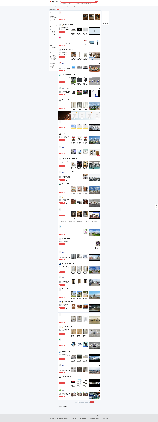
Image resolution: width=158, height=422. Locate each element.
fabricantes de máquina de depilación (85, 3)
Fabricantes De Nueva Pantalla (72, 407)
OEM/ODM (52, 29)
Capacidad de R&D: (61, 67)
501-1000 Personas (53, 59)
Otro (51, 26)
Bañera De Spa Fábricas (93, 408)
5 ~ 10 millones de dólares (53, 49)
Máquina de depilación (72, 221)
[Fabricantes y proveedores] (53, 2)
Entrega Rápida (53, 31)
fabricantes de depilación (77, 3)
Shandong (52, 65)
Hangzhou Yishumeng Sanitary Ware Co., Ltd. (69, 313)
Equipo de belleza (62, 221)
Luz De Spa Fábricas (71, 409)
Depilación (66, 221)
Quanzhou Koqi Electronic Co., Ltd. (67, 376)
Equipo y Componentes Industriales (53, 16)
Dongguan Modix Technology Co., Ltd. (67, 36)
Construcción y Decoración (53, 18)
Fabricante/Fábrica (53, 24)
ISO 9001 (52, 35)
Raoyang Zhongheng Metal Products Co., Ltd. (69, 364)
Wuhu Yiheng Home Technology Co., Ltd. (68, 263)
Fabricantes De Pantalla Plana (62, 408)
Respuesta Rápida (53, 30)
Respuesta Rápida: (61, 42)
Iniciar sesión (107, 2)
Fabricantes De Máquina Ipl (105, 14)
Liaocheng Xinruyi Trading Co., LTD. (67, 301)
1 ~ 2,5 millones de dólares (53, 47)
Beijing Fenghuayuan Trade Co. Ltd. (67, 49)
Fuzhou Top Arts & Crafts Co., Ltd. (67, 225)
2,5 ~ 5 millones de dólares (53, 51)
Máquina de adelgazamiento (86, 221)
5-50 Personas (52, 55)
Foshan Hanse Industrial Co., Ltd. (67, 326)
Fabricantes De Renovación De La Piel (107, 21)
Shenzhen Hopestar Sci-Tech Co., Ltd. (67, 62)
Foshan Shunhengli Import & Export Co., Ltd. (68, 208)
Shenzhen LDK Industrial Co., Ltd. (67, 87)
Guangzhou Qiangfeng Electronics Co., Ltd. (68, 24)
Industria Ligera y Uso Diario (53, 14)
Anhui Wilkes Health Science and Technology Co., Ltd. (70, 183)
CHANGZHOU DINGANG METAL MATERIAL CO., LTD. (70, 389)
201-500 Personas (53, 58)
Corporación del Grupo (53, 25)
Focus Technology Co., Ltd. (77, 417)
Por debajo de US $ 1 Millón (53, 44)
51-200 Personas (53, 56)
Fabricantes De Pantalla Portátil (94, 407)
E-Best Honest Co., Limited (66, 351)
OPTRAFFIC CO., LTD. (65, 133)
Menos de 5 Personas (53, 57)
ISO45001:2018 (52, 40)
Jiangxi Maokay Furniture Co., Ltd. (67, 99)
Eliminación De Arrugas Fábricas (62, 409)
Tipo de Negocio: (61, 27)
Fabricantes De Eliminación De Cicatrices (107, 16)
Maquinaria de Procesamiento (52, 12)
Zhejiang (52, 64)
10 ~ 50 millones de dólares (53, 46)
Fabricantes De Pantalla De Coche (73, 408)
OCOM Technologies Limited (66, 338)
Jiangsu (52, 66)
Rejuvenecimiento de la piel (95, 221)
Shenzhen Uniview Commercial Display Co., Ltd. (69, 171)
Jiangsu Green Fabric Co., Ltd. (66, 288)
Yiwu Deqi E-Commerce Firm (66, 238)
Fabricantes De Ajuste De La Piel (106, 13)
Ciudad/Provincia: (61, 29)
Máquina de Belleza (79, 221)
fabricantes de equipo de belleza (70, 3)
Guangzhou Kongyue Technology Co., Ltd (68, 11)
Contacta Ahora (63, 19)
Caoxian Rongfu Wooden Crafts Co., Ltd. (68, 276)
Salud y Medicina (53, 19)
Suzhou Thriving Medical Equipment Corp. (68, 120)
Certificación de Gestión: (62, 188)
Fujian (51, 67)
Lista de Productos (52, 9)
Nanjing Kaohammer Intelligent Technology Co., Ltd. (70, 158)
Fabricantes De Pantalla (105, 23)
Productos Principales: (62, 14)
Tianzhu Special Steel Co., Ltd (66, 196)
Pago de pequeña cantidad (52, 32)
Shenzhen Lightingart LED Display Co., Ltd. (68, 74)
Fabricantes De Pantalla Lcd (62, 407)
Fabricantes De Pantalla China (83, 407)
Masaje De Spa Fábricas (82, 408)
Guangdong (52, 63)
